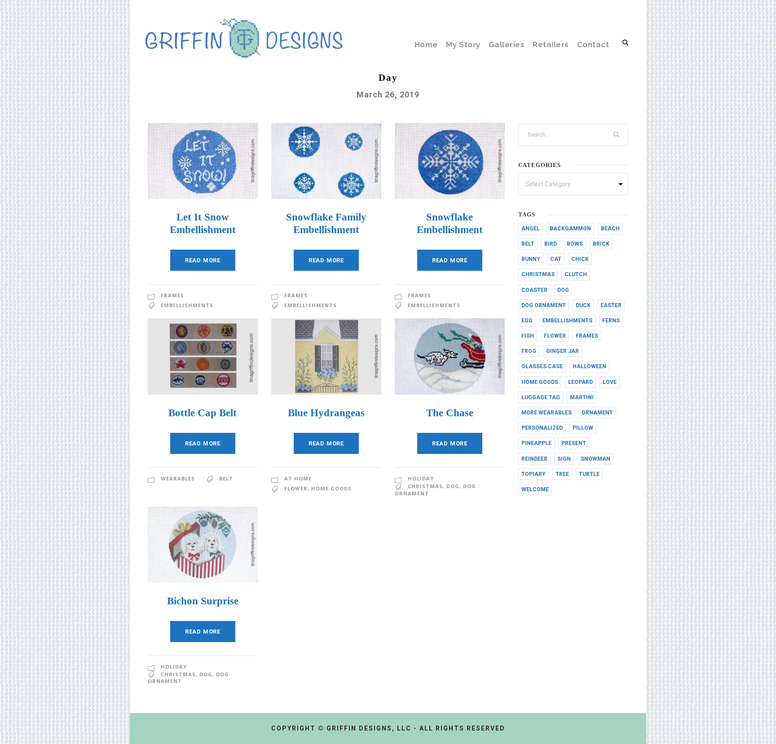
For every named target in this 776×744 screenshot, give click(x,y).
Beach (610, 228)
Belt (226, 478)
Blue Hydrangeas (326, 412)
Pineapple (536, 443)
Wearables (178, 478)
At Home (298, 478)
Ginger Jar (562, 351)
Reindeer (534, 459)
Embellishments (187, 305)
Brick (601, 244)
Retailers (551, 44)
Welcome (535, 489)
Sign (564, 459)
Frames (172, 295)
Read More (202, 260)
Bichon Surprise (202, 601)
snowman (595, 459)
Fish (527, 336)
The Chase (449, 412)
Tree (562, 474)
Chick (580, 259)
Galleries (507, 44)
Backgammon (570, 228)
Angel (530, 228)
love (610, 382)
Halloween (589, 366)
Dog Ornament (543, 305)
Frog (528, 351)
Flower (296, 488)
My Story (463, 44)
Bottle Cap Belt (202, 412)
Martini (582, 397)
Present (573, 443)
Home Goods (331, 488)
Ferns (611, 320)
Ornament (597, 412)
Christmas (425, 486)
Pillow (583, 428)
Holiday (421, 478)
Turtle (589, 474)
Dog (452, 486)
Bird (550, 244)
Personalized (542, 428)
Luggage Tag (540, 397)
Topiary (533, 474)
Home (426, 44)
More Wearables (546, 412)
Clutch (575, 274)
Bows (575, 244)
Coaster (534, 290)
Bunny (530, 259)
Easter (611, 305)
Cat (555, 259)
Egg (527, 320)
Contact (593, 44)
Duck (583, 305)
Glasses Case (542, 366)
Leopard (580, 382)
